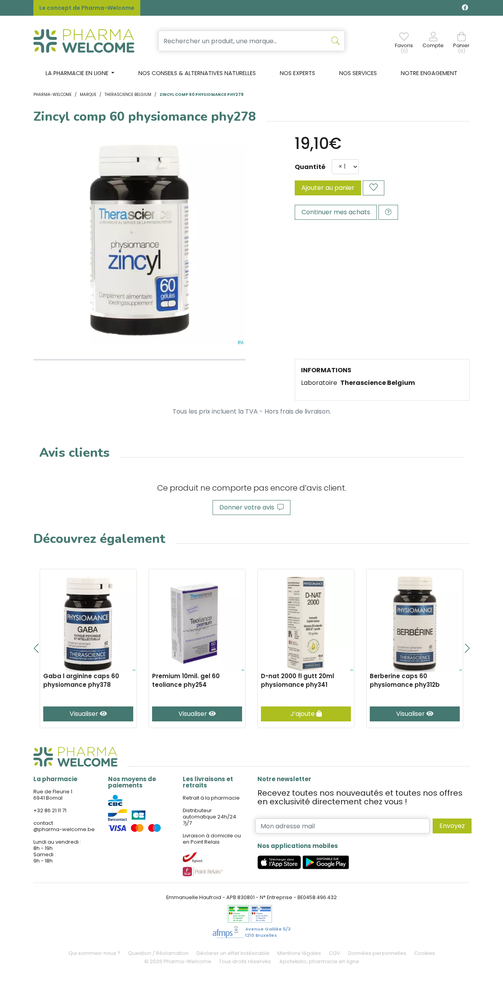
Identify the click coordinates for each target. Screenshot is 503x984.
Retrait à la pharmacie (211, 798)
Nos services (358, 73)
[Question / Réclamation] (388, 212)
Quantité (310, 166)
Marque (88, 94)
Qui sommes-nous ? (94, 953)
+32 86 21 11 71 (49, 810)
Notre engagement (429, 73)
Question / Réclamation (158, 953)
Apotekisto (319, 961)
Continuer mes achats (335, 212)
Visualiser (85, 713)
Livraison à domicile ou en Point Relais (212, 839)
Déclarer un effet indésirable (233, 953)
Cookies (424, 953)
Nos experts (297, 73)
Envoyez (452, 825)
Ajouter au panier (327, 187)
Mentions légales (299, 953)
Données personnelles (377, 953)
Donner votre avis (248, 507)
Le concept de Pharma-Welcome (86, 8)
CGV (334, 953)
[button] (36, 648)
